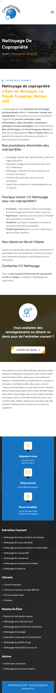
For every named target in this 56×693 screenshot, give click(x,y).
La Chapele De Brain (17, 381)
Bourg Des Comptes (45, 370)
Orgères (24, 391)
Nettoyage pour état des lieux (18, 621)
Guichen (19, 377)
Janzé (37, 377)
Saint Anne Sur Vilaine (35, 394)
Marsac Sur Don (39, 387)
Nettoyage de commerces (16, 558)
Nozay (17, 391)
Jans (32, 377)
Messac (5, 391)
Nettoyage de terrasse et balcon (19, 669)
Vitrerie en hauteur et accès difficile (21, 590)
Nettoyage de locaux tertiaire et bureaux (24, 537)
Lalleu (31, 384)
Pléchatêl (42, 391)
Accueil (5, 54)
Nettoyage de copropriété (16, 553)
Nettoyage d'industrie (14, 568)
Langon (37, 384)
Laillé (26, 384)
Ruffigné (22, 394)
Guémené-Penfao (8, 377)
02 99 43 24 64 (28, 460)
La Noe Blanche (17, 384)
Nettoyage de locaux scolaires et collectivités (26, 548)
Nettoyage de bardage (15, 632)
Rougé (16, 394)
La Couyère (46, 381)
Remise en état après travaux (18, 616)
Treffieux (19, 401)
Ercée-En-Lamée (46, 374)
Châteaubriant (17, 374)
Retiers (10, 394)
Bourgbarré (6, 374)
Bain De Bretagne (30, 370)
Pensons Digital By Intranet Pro (35, 687)
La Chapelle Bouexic (33, 381)
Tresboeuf (27, 401)
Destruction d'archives (15, 663)
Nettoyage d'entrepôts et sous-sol (20, 647)
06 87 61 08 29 (28, 463)
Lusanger (28, 387)
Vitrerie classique (12, 585)
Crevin (36, 374)
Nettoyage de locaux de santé (18, 542)
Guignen (26, 377)
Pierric (30, 391)
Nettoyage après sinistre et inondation (23, 627)
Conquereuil (28, 374)
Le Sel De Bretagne (17, 387)
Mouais (11, 391)
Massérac (49, 387)
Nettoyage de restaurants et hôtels (21, 563)
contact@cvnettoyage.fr (28, 487)
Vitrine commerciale (14, 595)
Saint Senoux (42, 397)
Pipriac (35, 391)
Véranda (8, 600)
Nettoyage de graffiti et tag (17, 642)
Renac (4, 394)
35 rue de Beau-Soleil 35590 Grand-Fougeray (28, 512)
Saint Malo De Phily (28, 397)
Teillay (12, 401)
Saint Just (17, 397)
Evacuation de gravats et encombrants (22, 637)
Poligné (50, 391)
